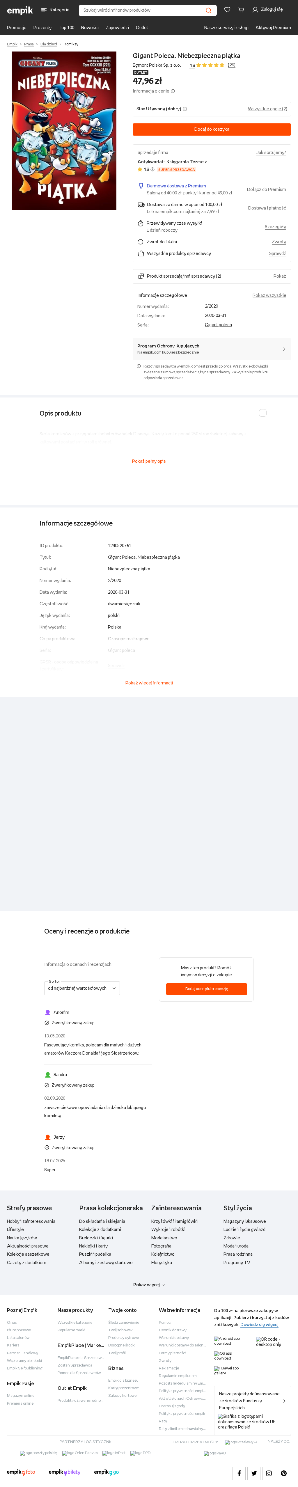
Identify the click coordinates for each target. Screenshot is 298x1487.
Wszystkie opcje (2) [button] (267, 109)
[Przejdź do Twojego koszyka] (242, 9)
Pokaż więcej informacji (149, 683)
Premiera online (20, 1404)
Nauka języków (22, 1238)
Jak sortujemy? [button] (271, 152)
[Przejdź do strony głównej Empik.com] (20, 10)
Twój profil (117, 1353)
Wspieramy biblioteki (24, 1361)
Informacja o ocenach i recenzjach (77, 964)
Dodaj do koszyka (211, 129)
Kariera (13, 1345)
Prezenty (42, 28)
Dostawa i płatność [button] (267, 208)
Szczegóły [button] (275, 227)
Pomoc (165, 1323)
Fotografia (161, 1246)
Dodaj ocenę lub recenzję (206, 989)
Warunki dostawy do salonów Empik (189, 1345)
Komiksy (71, 44)
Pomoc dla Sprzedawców (79, 1373)
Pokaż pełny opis (149, 461)
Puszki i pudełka (95, 1254)
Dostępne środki (122, 1345)
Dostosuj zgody (172, 1406)
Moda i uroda (236, 1246)
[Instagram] (268, 1473)
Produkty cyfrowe (123, 1338)
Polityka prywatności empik (182, 1414)
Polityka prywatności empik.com (186, 1391)
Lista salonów (18, 1338)
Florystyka (161, 1263)
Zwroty (165, 1361)
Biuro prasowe (19, 1330)
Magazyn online (20, 1396)
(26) (231, 65)
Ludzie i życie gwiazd (244, 1229)
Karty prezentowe (123, 1388)
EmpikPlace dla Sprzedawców (83, 1358)
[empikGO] (106, 1473)
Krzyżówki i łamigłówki (174, 1221)
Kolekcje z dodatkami (100, 1229)
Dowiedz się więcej (259, 1325)
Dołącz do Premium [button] (266, 189)
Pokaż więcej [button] (146, 1285)
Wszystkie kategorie (75, 1323)
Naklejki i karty (93, 1246)
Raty (163, 1421)
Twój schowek (120, 1330)
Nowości (90, 28)
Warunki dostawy (174, 1338)
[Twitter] (253, 1473)
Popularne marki (71, 1330)
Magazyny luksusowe (245, 1221)
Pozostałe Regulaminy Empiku (184, 1383)
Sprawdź (277, 253)
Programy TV (237, 1263)
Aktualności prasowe (28, 1246)
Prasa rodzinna (238, 1254)
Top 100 (66, 28)
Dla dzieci (48, 44)
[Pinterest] (283, 1473)
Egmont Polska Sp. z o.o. (157, 65)
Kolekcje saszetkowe (28, 1254)
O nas (12, 1323)
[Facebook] (239, 1473)
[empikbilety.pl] (65, 1473)
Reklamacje (169, 1368)
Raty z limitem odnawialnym (182, 1429)
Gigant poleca (218, 325)
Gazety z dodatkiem (26, 1263)
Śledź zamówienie (123, 1323)
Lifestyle (15, 1229)
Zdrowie (232, 1238)
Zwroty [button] (279, 242)
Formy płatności (172, 1353)
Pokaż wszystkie (269, 295)
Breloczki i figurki (96, 1238)
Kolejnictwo (163, 1254)
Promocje (16, 28)
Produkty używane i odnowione (84, 1401)
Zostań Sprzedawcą (75, 1365)
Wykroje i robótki (168, 1229)
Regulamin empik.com (178, 1376)
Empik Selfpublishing (24, 1368)
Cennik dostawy (173, 1330)
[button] (64, 131)
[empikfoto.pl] (21, 1473)
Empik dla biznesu (123, 1381)
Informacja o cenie (151, 91)
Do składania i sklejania (102, 1221)
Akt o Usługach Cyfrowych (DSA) (188, 1399)
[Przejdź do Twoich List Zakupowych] (227, 9)
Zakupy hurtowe (122, 1396)
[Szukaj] (208, 10)
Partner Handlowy (22, 1353)
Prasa (29, 44)
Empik (12, 44)
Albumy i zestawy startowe (106, 1263)
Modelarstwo (164, 1238)
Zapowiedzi (117, 28)
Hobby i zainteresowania (31, 1221)
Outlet (142, 28)
